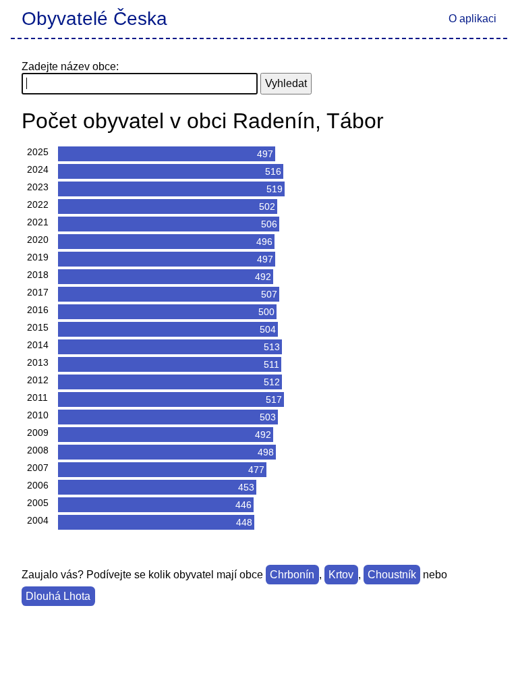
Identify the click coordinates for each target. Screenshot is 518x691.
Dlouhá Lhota (58, 596)
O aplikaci (472, 18)
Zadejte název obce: (70, 66)
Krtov (340, 574)
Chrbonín (292, 574)
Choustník (392, 574)
